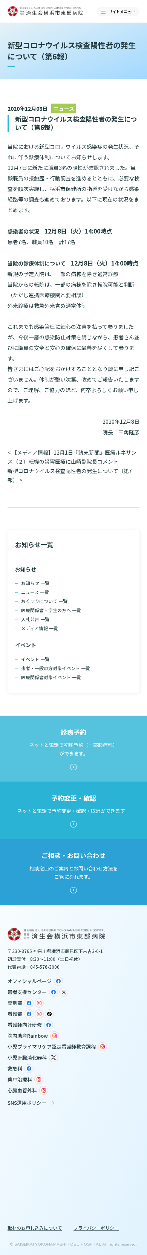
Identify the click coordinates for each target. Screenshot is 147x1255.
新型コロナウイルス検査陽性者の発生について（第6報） (76, 123)
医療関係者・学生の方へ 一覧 (51, 610)
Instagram (39, 1003)
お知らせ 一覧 (35, 583)
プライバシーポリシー (96, 1227)
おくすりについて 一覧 (44, 601)
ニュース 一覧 (35, 592)
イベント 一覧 (35, 659)
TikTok (49, 1013)
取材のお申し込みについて (35, 1227)
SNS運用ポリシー (27, 1102)
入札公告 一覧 (35, 619)
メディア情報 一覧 (39, 628)
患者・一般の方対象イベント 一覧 (55, 668)
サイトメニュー (122, 11)
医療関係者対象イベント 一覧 (51, 677)
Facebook (58, 981)
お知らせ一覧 (34, 544)
